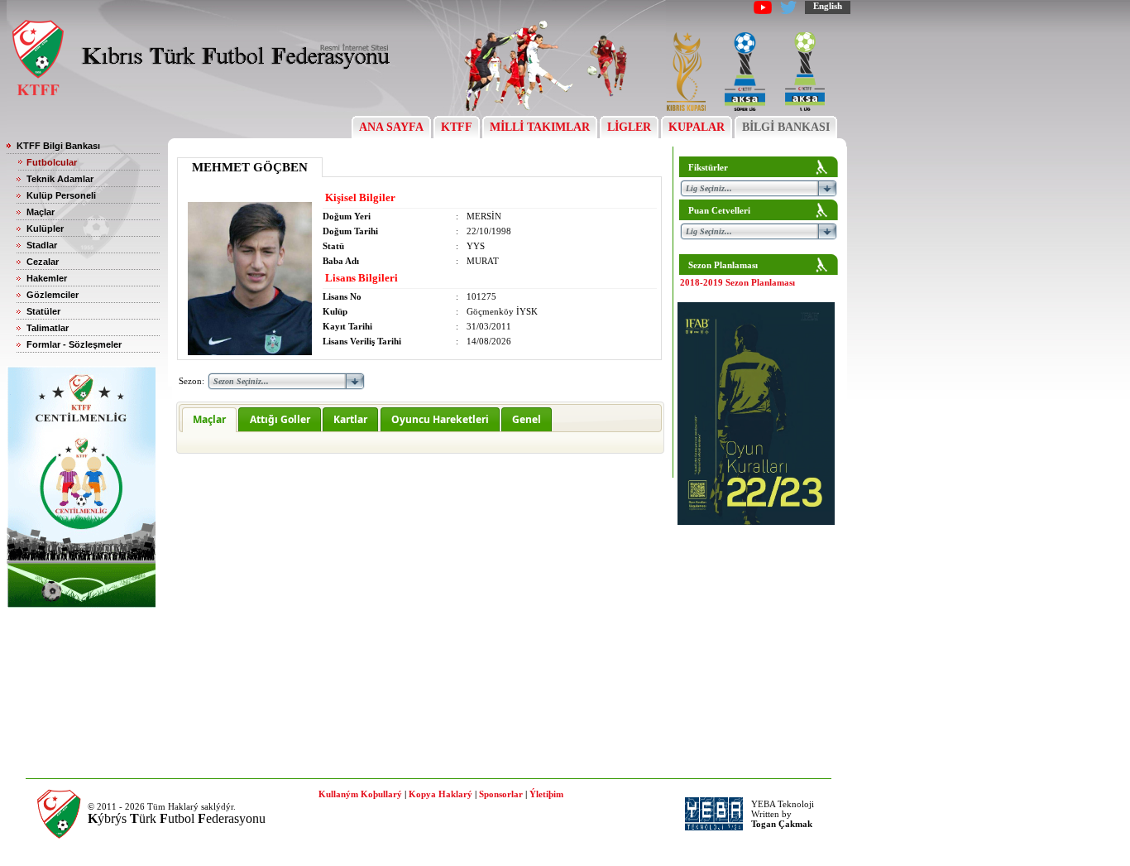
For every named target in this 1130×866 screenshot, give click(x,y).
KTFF (457, 127)
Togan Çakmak (781, 824)
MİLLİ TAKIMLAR (539, 127)
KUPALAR (696, 127)
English (827, 6)
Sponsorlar (501, 794)
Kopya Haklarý (440, 794)
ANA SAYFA (391, 127)
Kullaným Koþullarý (360, 794)
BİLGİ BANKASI (786, 127)
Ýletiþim (546, 794)
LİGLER (629, 127)
